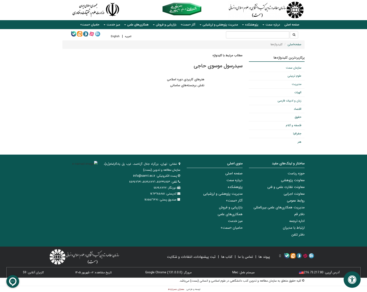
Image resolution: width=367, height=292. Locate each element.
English (115, 36)
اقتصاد (297, 109)
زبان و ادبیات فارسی (289, 100)
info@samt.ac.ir (144, 176)
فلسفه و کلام (293, 125)
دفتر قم (299, 214)
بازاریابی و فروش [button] (165, 24)
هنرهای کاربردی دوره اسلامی (185, 79)
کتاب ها (226, 257)
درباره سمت (234, 180)
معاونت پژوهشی (293, 180)
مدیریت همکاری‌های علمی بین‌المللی (279, 207)
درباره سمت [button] (272, 24)
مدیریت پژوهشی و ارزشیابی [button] (220, 24)
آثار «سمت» (188, 24)
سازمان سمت (293, 67)
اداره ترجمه (297, 221)
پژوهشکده (235, 187)
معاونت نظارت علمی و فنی (286, 187)
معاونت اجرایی (294, 193)
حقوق (298, 117)
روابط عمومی (296, 200)
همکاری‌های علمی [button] (137, 24)
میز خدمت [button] (113, 24)
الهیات (297, 92)
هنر (299, 142)
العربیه (128, 36)
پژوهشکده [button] (251, 24)
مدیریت (296, 84)
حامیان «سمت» (89, 24)
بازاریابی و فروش (231, 207)
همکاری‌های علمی (230, 214)
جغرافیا (297, 133)
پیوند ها (264, 257)
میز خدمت (235, 221)
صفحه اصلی (291, 24)
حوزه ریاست (296, 173)
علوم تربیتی (294, 75)
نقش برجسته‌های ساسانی (187, 85)
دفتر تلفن (298, 234)
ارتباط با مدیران (294, 227)
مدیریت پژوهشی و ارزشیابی (223, 193)
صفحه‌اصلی (294, 44)
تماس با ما (245, 257)
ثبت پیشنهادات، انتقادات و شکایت (191, 257)
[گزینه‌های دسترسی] (352, 279)
